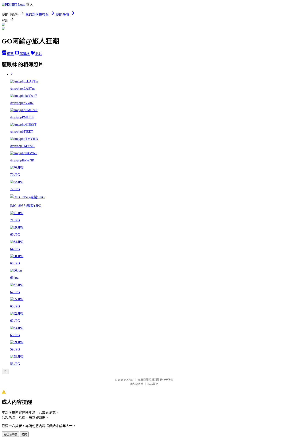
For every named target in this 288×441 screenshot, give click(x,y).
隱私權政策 (136, 384)
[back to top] (5, 371)
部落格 (24, 54)
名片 (38, 54)
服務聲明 (152, 384)
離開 (24, 434)
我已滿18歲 (10, 434)
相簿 (10, 54)
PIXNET (129, 379)
